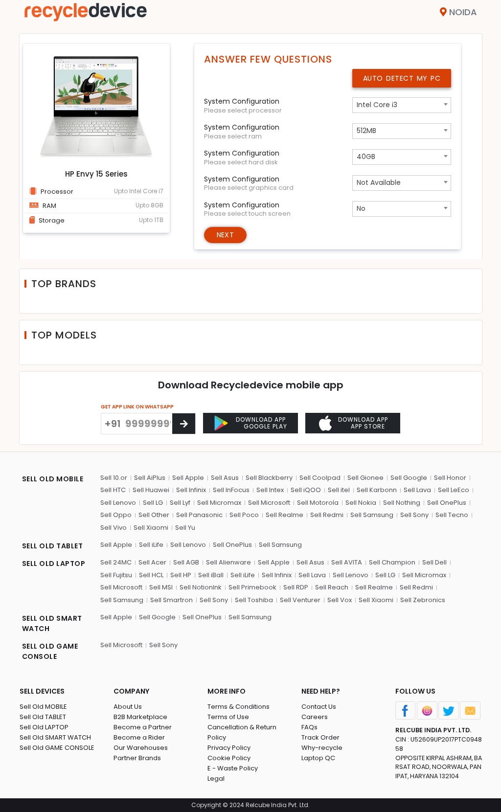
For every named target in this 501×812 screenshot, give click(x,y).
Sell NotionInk (201, 587)
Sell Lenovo (118, 502)
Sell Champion (392, 562)
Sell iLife (151, 544)
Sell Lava (417, 490)
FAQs (309, 727)
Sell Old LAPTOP (44, 727)
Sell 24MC (116, 562)
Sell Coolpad (320, 477)
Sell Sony (414, 514)
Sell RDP (295, 587)
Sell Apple (188, 477)
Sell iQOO (306, 490)
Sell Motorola (318, 502)
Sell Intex (270, 490)
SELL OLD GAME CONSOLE (50, 651)
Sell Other (153, 514)
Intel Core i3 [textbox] (377, 105)
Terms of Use (228, 717)
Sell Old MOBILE (43, 706)
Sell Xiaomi (151, 527)
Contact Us (318, 706)
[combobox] (401, 105)
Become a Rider (139, 737)
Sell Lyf (180, 502)
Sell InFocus (231, 490)
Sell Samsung (371, 514)
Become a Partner (143, 727)
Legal (216, 778)
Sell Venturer (300, 600)
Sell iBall (211, 575)
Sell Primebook (252, 587)
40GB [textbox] (366, 156)
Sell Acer (152, 562)
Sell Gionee (365, 477)
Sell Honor (450, 477)
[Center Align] (183, 423)
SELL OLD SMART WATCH (52, 623)
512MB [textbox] (366, 130)
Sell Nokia (360, 502)
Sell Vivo (113, 527)
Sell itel (339, 490)
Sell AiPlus (149, 477)
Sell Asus (225, 477)
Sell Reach (331, 587)
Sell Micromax (219, 502)
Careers (314, 717)
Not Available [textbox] (379, 182)
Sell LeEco (453, 490)
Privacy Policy (228, 747)
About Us (128, 706)
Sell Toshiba (254, 600)
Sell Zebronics (422, 600)
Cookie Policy (228, 758)
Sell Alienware (228, 562)
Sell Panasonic (199, 514)
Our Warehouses (141, 747)
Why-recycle (321, 747)
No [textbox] (361, 208)
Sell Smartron (171, 600)
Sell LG (153, 502)
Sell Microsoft (269, 502)
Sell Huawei (151, 490)
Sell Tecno (451, 514)
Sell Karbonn (377, 490)
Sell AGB (186, 562)
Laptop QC (318, 758)
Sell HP (180, 575)
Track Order (320, 737)
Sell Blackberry (269, 477)
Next (225, 235)
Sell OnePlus (446, 502)
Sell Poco (244, 514)
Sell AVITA (346, 562)
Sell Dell (434, 562)
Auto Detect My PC (402, 78)
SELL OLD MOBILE (53, 479)
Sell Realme (284, 514)
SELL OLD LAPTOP (54, 563)
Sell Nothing (401, 502)
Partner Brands (137, 758)
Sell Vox (339, 600)
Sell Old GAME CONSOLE (57, 747)
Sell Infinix (191, 490)
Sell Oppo (116, 514)
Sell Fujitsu (116, 575)
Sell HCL (151, 575)
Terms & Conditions (238, 706)
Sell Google (408, 477)
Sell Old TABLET (43, 717)
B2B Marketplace (140, 717)
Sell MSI (161, 587)
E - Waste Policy (232, 768)
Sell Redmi (326, 514)
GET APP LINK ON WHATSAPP (137, 406)
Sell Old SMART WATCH (55, 737)
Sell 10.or (113, 477)
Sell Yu (185, 527)
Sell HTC (113, 490)
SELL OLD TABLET (52, 546)
